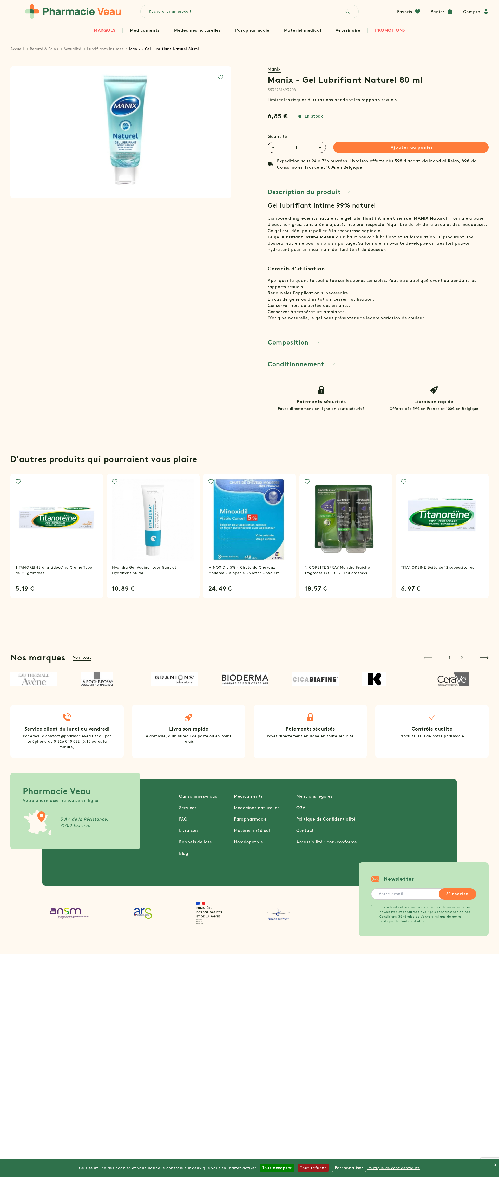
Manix (274, 69)
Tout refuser (313, 1167)
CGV (300, 807)
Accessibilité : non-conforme (326, 841)
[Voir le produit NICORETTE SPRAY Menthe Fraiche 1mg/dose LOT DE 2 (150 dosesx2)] (346, 520)
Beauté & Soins (44, 49)
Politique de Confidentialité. (402, 921)
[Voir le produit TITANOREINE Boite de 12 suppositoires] (442, 520)
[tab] (310, 192)
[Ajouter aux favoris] (220, 77)
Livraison (188, 830)
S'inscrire (457, 893)
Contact (305, 830)
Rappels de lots (195, 841)
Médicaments (145, 30)
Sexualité (72, 49)
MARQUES (105, 30)
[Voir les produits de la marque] (38, 679)
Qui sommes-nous (198, 796)
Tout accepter (277, 1167)
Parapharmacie (252, 30)
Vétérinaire (348, 30)
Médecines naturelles (197, 30)
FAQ (183, 819)
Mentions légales (314, 796)
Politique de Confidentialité (326, 819)
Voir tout (82, 657)
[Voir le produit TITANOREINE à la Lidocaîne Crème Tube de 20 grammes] (57, 520)
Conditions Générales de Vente (404, 916)
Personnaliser (349, 1167)
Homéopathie (248, 841)
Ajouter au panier (412, 147)
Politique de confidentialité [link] (393, 1168)
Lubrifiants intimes (105, 49)
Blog (183, 853)
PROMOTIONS (390, 30)
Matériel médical (302, 30)
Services (187, 807)
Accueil (17, 49)
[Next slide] (484, 657)
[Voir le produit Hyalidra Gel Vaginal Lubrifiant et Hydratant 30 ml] (153, 520)
